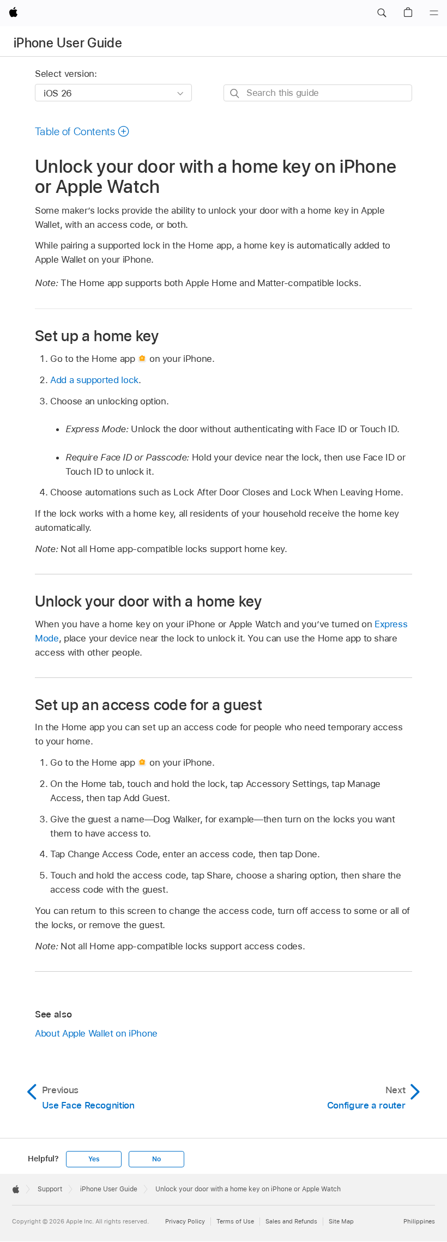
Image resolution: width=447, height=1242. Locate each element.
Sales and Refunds (291, 1221)
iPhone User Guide (68, 43)
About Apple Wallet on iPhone (96, 1033)
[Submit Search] (235, 93)
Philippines (419, 1221)
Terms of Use (235, 1221)
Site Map (341, 1221)
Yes (93, 1159)
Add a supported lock (94, 379)
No (156, 1159)
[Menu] (434, 13)
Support (50, 1189)
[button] (382, 13)
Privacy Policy (185, 1221)
